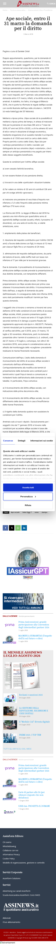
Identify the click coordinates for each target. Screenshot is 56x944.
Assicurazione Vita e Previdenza (40, 10)
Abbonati (7, 918)
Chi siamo (7, 842)
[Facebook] (5, 528)
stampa (44, 512)
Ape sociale (15, 512)
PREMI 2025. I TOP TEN (30, 734)
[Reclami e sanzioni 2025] (10, 698)
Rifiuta (28, 505)
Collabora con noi (10, 850)
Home (5, 10)
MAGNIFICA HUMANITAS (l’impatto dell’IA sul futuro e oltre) (35, 637)
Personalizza (26, 496)
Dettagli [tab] (21, 440)
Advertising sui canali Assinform (16, 891)
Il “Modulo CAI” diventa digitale (34, 721)
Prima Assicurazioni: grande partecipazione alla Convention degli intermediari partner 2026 (33, 624)
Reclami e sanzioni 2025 (31, 694)
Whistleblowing (9, 846)
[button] (4, 3)
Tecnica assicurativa (17, 10)
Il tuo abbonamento (11, 922)
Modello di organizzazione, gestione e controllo (24, 862)
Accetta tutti (28, 487)
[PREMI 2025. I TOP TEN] (10, 738)
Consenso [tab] (8, 440)
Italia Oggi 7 (27, 512)
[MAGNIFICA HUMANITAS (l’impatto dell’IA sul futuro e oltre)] (9, 639)
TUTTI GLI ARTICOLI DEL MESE (17, 748)
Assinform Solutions (11, 878)
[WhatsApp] (18, 528)
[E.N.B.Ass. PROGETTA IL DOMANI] (9, 809)
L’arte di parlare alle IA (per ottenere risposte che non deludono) (31, 795)
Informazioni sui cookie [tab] (41, 440)
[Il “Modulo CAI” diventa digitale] (10, 725)
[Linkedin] (24, 528)
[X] (11, 528)
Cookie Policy (9, 858)
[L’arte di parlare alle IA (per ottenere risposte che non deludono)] (9, 795)
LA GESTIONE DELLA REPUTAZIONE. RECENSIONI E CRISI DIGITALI (33, 710)
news (37, 512)
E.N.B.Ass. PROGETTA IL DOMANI (34, 806)
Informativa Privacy (11, 854)
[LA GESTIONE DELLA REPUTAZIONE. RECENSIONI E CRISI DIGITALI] (10, 711)
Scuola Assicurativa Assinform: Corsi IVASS (21, 895)
